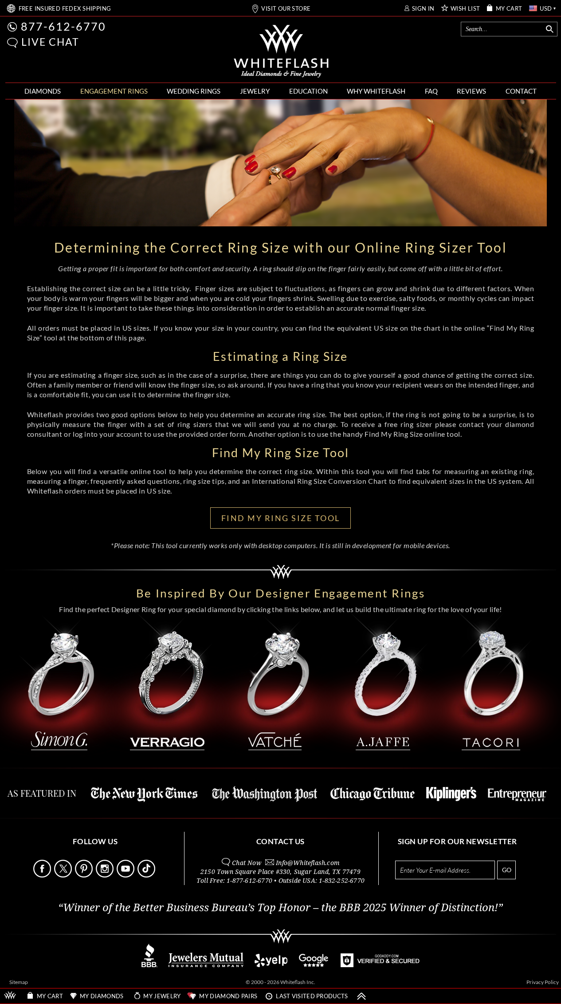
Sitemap (18, 982)
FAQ (431, 91)
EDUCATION (308, 91)
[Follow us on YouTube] (126, 875)
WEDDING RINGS (193, 91)
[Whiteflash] (281, 51)
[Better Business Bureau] (149, 964)
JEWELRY (255, 91)
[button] (12, 43)
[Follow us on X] (64, 875)
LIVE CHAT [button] (50, 42)
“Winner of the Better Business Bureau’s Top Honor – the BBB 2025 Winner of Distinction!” (280, 907)
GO (506, 870)
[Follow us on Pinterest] (84, 875)
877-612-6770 (63, 26)
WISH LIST (465, 8)
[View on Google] (314, 964)
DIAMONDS (42, 91)
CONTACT (521, 91)
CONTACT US (280, 841)
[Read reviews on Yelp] (271, 964)
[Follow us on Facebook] (43, 875)
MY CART (509, 8)
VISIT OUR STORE (285, 8)
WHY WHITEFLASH (376, 91)
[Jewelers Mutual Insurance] (206, 964)
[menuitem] (42, 91)
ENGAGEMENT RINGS (114, 91)
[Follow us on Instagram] (105, 875)
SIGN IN (423, 8)
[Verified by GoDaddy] (380, 964)
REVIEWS (471, 91)
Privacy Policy (542, 982)
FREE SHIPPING (65, 8)
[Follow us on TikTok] (147, 875)
